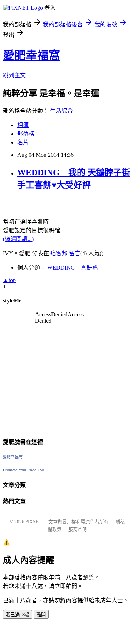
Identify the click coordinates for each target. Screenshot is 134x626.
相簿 (23, 125)
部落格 (25, 134)
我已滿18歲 (17, 614)
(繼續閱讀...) (18, 239)
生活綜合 (61, 111)
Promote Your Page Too (23, 470)
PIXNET (33, 521)
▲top (9, 280)
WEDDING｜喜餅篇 (72, 268)
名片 (23, 142)
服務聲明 (77, 529)
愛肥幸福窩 (31, 55)
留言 (74, 253)
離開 (41, 614)
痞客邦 (59, 253)
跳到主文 (14, 75)
